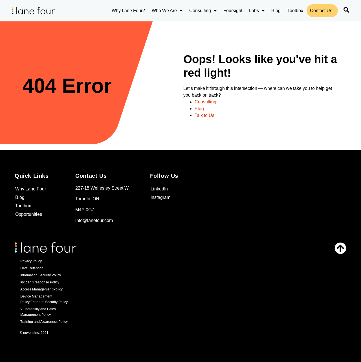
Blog (276, 10)
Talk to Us (204, 115)
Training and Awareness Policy (44, 322)
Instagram (160, 197)
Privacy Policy (31, 261)
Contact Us (321, 10)
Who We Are (164, 10)
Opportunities (28, 214)
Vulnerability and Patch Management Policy (38, 312)
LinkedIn (159, 188)
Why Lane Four (30, 188)
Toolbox (295, 10)
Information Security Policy (40, 275)
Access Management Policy (41, 289)
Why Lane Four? (128, 10)
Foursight (232, 10)
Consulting (200, 10)
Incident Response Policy (39, 282)
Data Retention (31, 268)
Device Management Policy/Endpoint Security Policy (44, 299)
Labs (254, 10)
